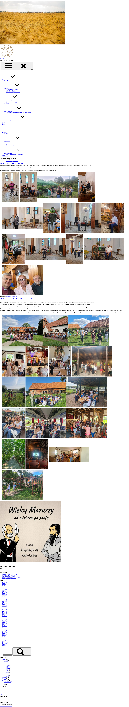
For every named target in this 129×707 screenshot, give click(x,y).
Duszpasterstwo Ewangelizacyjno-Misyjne (13, 92)
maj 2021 (3, 633)
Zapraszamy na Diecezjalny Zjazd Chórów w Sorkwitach (11, 577)
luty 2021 (3, 636)
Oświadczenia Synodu (8, 111)
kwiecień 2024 (4, 605)
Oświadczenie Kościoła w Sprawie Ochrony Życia (14, 154)
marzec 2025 (4, 595)
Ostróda (7, 671)
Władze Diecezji (7, 80)
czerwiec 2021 (4, 632)
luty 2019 (3, 646)
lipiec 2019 (4, 644)
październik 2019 (5, 642)
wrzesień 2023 (4, 611)
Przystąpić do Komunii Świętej (11, 145)
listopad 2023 (4, 609)
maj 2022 (3, 622)
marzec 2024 (4, 606)
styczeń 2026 (4, 586)
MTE (3, 123)
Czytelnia (3, 124)
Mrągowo (8, 668)
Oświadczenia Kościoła (8, 153)
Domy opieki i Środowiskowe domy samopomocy (14, 100)
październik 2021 (5, 628)
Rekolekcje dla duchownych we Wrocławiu (9, 578)
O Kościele (4, 132)
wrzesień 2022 (4, 618)
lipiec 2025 (4, 591)
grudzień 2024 (4, 597)
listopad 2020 (4, 638)
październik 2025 (5, 588)
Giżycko (7, 665)
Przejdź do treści (3, 0)
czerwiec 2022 (4, 621)
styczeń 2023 (4, 616)
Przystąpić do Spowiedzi (10, 144)
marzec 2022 (4, 624)
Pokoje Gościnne (7, 103)
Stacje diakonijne (9, 101)
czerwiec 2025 (4, 592)
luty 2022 (3, 625)
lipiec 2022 (4, 620)
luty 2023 (3, 615)
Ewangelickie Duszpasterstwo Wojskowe (13, 89)
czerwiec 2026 (4, 582)
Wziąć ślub (8, 143)
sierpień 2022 (4, 619)
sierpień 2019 (4, 643)
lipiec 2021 (4, 631)
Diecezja (3, 79)
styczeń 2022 (4, 626)
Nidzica (7, 669)
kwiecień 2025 (4, 594)
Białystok (7, 663)
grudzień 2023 (4, 608)
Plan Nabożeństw (5, 122)
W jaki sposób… (7, 141)
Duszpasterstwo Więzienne (10, 90)
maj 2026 (3, 583)
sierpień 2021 (4, 630)
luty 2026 (3, 585)
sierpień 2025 (4, 590)
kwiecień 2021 (4, 634)
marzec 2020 (4, 640)
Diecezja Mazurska (3, 58)
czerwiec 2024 (4, 603)
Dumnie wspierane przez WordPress (6, 706)
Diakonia (5, 99)
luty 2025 (3, 596)
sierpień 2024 (4, 601)
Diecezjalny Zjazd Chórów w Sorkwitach (9, 575)
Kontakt (3, 155)
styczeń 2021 (4, 637)
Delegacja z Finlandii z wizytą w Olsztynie (9, 576)
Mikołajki (8, 667)
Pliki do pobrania (5, 156)
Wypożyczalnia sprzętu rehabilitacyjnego (12, 102)
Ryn (7, 673)
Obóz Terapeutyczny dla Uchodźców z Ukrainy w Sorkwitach (16, 298)
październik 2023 (5, 610)
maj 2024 (3, 604)
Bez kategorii (4, 677)
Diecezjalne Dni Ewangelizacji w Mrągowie (11, 163)
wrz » (3, 694)
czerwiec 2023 (4, 612)
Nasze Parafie (4, 121)
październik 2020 (5, 639)
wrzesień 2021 (4, 629)
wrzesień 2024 (4, 600)
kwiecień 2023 (4, 613)
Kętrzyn (7, 666)
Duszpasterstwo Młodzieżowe (11, 91)
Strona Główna (4, 71)
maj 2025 (3, 593)
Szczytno (7, 676)
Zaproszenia (6, 661)
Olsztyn (7, 670)
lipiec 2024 (4, 602)
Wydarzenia (6, 660)
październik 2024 (5, 599)
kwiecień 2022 (4, 623)
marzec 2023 (4, 614)
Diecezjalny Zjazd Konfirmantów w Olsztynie (9, 574)
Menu (32, 69)
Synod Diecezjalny (5, 680)
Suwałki (7, 675)
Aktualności (4, 659)
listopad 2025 (4, 587)
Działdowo (8, 664)
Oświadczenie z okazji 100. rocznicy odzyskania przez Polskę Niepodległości (18, 112)
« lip (1, 694)
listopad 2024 (4, 598)
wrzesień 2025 (4, 589)
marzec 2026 (4, 584)
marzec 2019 (4, 645)
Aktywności (4, 662)
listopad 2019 (4, 641)
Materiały (3, 678)
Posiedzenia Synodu (7, 682)
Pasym (7, 672)
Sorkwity (7, 674)
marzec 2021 (4, 635)
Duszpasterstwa (6, 88)
